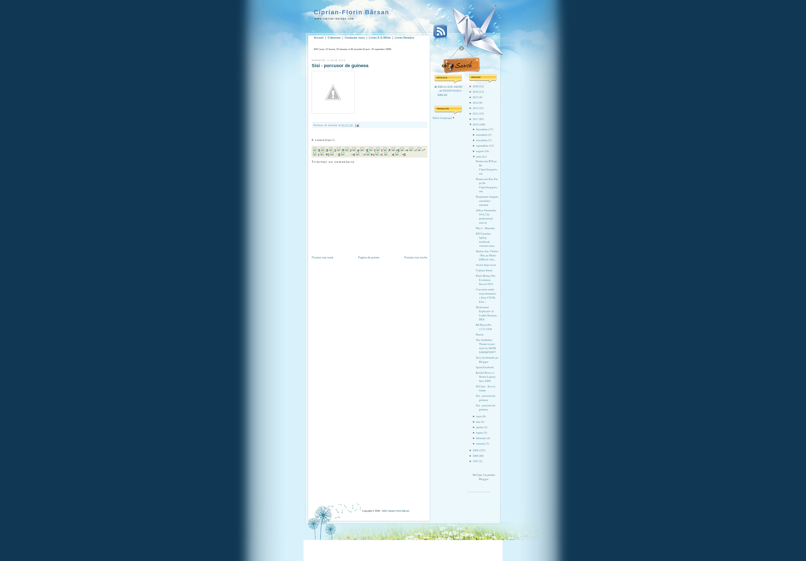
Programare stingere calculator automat (487, 201)
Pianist (480, 334)
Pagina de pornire (368, 257)
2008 (476, 456)
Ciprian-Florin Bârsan (351, 12)
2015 (476, 97)
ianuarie (481, 443)
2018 (476, 92)
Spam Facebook (485, 367)
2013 (476, 108)
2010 (476, 124)
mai (478, 422)
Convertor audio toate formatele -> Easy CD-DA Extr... (486, 295)
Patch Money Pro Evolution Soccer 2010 (485, 280)
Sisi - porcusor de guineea (340, 65)
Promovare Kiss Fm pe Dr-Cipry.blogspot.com (487, 185)
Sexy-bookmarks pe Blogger (487, 360)
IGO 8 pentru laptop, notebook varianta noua (485, 240)
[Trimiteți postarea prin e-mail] (356, 125)
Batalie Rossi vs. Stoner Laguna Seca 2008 (486, 377)
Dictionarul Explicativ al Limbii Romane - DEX (487, 313)
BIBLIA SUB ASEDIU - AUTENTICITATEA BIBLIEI (450, 91)
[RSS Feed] (440, 35)
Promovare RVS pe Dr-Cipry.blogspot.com (487, 167)
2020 (476, 86)
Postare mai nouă (322, 257)
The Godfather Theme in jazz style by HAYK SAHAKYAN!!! (486, 346)
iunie (479, 416)
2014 (476, 102)
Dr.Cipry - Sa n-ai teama (485, 388)
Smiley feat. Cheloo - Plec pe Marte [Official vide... (487, 255)
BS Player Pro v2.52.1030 (484, 327)
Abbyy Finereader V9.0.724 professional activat (486, 216)
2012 (476, 113)
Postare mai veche (415, 257)
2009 (476, 450)
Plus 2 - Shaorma (485, 228)
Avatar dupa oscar (486, 265)
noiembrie (482, 135)
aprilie (480, 427)
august (480, 151)
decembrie (482, 129)
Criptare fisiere (484, 270)
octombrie (482, 140)
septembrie (482, 145)
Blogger (483, 479)
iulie (479, 156)
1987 (476, 461)
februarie (481, 438)
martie (480, 432)
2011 (476, 119)
